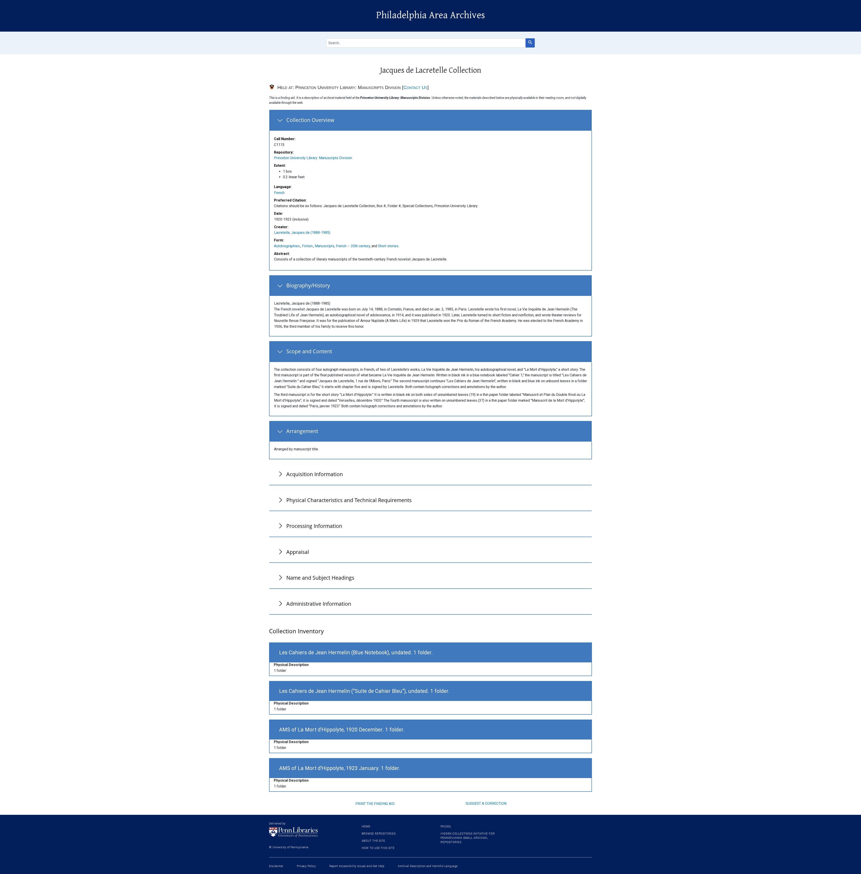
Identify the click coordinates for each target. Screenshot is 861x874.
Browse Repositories (379, 833)
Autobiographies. (287, 246)
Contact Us (415, 87)
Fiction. (307, 246)
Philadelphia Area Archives (430, 15)
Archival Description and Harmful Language (428, 866)
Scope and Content (309, 351)
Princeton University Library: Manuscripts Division (313, 158)
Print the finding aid (375, 804)
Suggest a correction (486, 803)
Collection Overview (310, 120)
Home (366, 826)
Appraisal (297, 551)
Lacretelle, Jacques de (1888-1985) (302, 232)
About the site (373, 840)
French (279, 193)
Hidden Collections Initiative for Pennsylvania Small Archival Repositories (468, 838)
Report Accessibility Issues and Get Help (357, 866)
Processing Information (314, 525)
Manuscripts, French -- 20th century (342, 246)
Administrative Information (318, 603)
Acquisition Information (314, 474)
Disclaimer (276, 866)
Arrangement (302, 431)
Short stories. (388, 246)
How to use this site (378, 848)
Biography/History (308, 285)
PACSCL (446, 826)
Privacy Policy (306, 866)
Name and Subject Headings (320, 577)
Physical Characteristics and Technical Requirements (349, 500)
